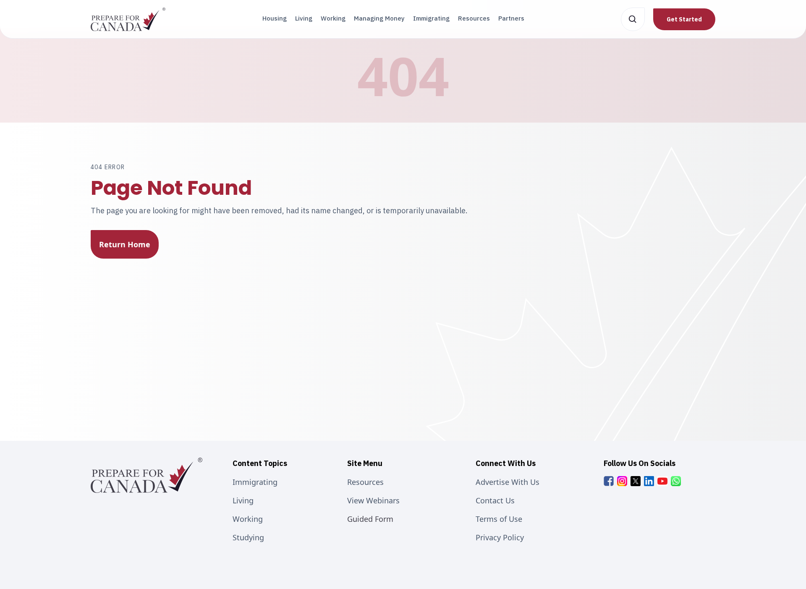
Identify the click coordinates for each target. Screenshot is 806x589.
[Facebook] (609, 481)
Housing (274, 18)
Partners (511, 18)
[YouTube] (662, 481)
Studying (248, 537)
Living (303, 18)
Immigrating (431, 18)
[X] (636, 481)
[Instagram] (622, 481)
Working (333, 18)
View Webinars (373, 500)
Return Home (124, 244)
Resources (474, 18)
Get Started (684, 19)
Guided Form (370, 519)
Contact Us (495, 500)
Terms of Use (499, 519)
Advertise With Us (507, 482)
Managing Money (379, 18)
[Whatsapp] (676, 481)
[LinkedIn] (649, 481)
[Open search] (633, 19)
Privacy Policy (500, 537)
